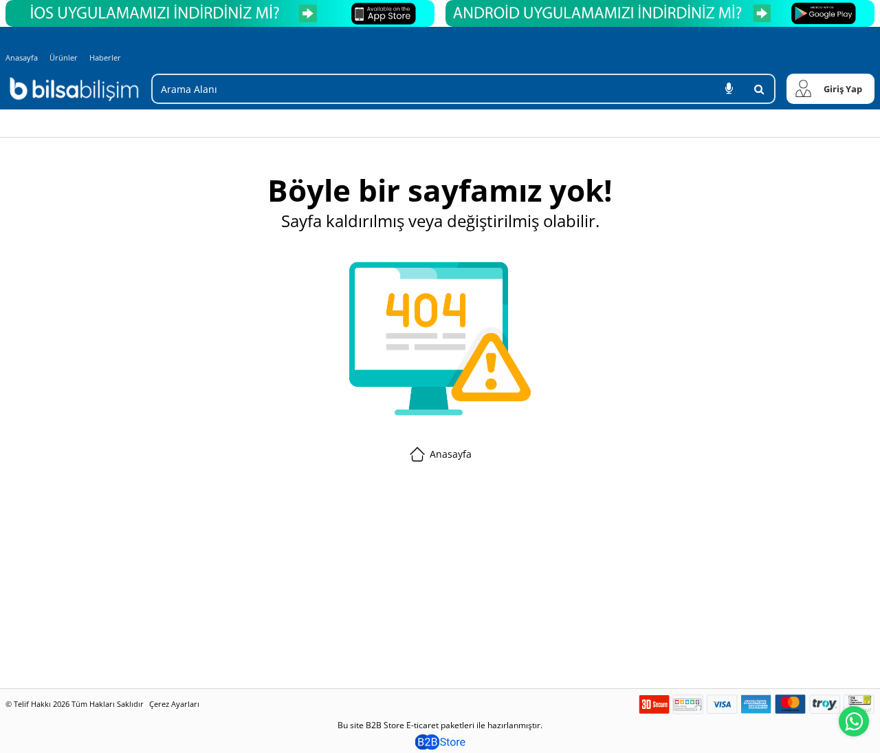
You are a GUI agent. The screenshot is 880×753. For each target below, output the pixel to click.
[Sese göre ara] (729, 89)
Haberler (105, 58)
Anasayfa (22, 57)
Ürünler (64, 57)
